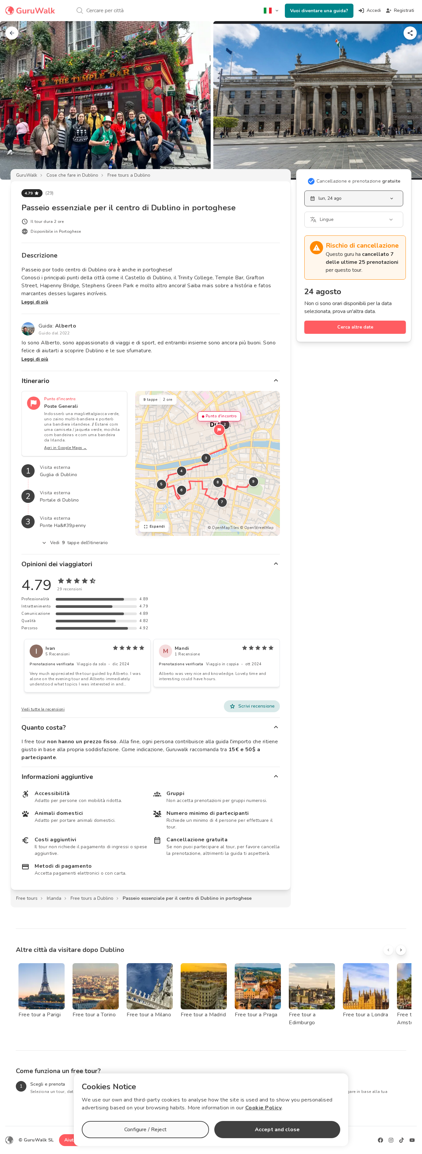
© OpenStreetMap (257, 527)
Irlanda (54, 898)
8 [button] (218, 482)
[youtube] (412, 1140)
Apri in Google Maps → (65, 447)
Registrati (404, 10)
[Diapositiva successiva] (406, 100)
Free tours (27, 898)
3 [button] (206, 458)
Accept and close (277, 1129)
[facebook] (380, 1140)
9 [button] (253, 481)
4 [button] (181, 471)
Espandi (157, 526)
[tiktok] (401, 1140)
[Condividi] (410, 33)
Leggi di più (34, 302)
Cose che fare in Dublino (72, 175)
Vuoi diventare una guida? (319, 11)
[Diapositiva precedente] (16, 100)
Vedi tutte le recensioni (43, 709)
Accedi (374, 10)
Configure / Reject (145, 1129)
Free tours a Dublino (128, 175)
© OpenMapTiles (223, 527)
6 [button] (181, 490)
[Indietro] (11, 33)
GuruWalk (26, 175)
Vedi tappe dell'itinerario (79, 543)
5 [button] (161, 484)
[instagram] (391, 1140)
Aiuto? (71, 1140)
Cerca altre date (355, 327)
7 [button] (222, 502)
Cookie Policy (263, 1107)
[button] (219, 430)
